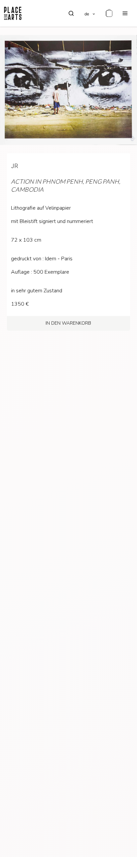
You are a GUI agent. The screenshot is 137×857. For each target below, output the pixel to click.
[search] (71, 13)
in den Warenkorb (68, 323)
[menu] (125, 13)
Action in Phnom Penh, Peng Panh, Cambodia (65, 185)
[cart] (109, 13)
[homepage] (13, 13)
